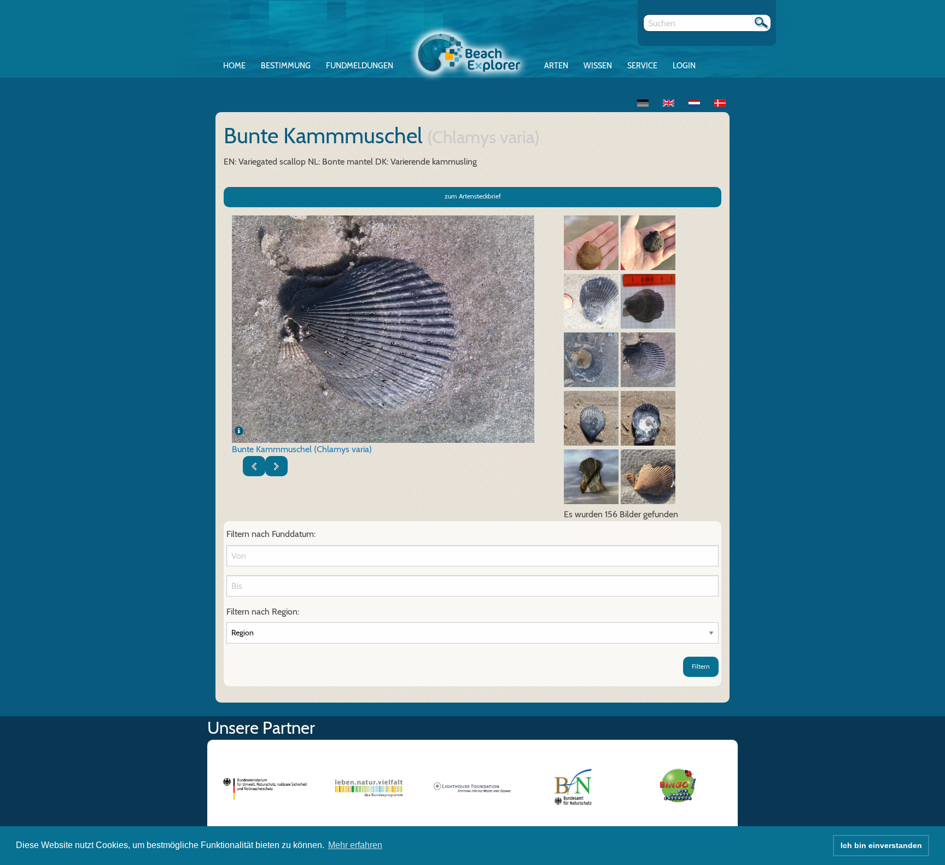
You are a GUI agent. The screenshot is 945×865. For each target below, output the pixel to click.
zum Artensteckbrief (473, 196)
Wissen (598, 66)
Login (684, 66)
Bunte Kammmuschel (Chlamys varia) (302, 449)
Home (234, 66)
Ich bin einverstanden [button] (881, 845)
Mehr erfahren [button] (355, 845)
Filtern (701, 666)
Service (642, 66)
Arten (556, 66)
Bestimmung (286, 66)
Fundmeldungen (359, 66)
